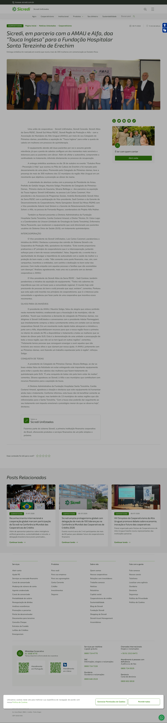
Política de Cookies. (20, 702)
